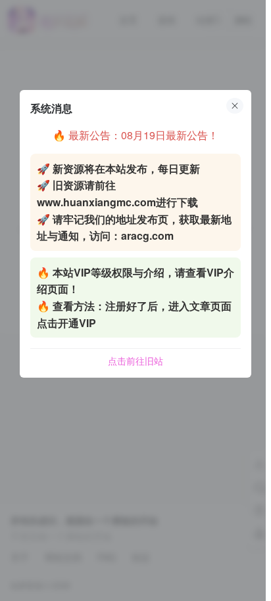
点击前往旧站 (135, 360)
